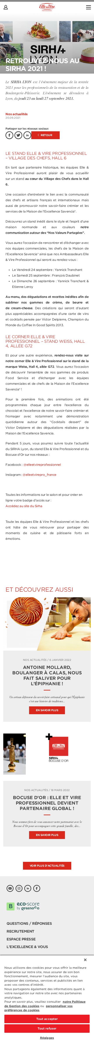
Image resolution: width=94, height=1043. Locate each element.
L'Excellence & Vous (27, 947)
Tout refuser (47, 1028)
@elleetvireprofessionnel (42, 464)
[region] (47, 999)
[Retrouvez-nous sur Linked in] (27, 888)
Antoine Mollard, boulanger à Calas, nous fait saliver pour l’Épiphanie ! (47, 675)
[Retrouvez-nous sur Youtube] (10, 888)
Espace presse (21, 939)
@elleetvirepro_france (39, 474)
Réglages (47, 1038)
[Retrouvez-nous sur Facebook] (36, 888)
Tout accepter (47, 1019)
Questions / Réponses (29, 923)
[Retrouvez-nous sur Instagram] (19, 888)
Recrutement (20, 931)
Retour (46, 135)
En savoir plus (47, 710)
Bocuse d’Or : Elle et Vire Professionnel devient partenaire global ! (47, 803)
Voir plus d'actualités (47, 865)
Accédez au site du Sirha (23, 506)
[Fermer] (85, 960)
